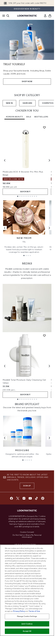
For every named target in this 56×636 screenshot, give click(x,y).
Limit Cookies (27, 624)
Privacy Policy (19, 611)
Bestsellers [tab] (41, 117)
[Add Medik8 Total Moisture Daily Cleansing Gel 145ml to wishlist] (44, 335)
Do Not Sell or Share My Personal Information (27, 536)
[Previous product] (5, 366)
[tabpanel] (27, 160)
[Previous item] (5, 160)
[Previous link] (5, 228)
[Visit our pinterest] (43, 498)
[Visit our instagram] (24, 498)
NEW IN (9, 103)
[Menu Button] (3, 15)
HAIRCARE (27, 103)
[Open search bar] (8, 15)
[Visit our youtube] (30, 498)
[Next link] (49, 228)
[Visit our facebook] (11, 498)
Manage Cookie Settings (27, 616)
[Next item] (49, 160)
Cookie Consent (27, 532)
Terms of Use (34, 611)
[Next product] (49, 366)
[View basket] (50, 15)
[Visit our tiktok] (36, 498)
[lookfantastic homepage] (27, 15)
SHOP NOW (27, 81)
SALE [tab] (28, 117)
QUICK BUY (25, 191)
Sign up (27, 486)
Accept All (27, 631)
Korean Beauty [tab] (14, 117)
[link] (45, 15)
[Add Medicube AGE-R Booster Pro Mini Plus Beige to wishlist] (44, 127)
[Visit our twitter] (18, 498)
